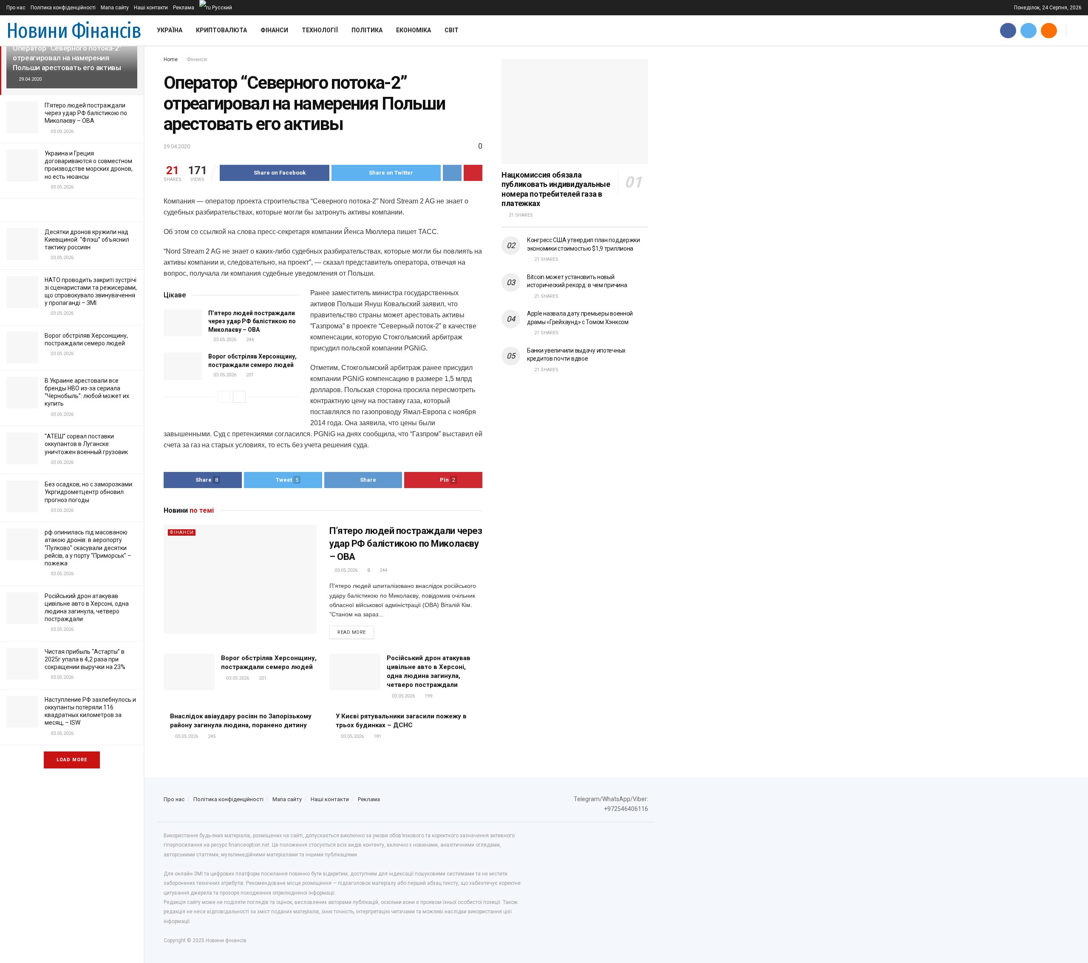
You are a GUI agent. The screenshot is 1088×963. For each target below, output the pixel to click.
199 (427, 696)
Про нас (16, 8)
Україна (169, 30)
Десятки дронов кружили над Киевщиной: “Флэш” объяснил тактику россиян (87, 240)
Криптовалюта (221, 30)
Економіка (413, 30)
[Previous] (224, 397)
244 (249, 339)
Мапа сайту (115, 8)
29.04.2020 (177, 146)
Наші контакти (151, 8)
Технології (320, 30)
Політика (366, 30)
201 (249, 375)
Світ (452, 30)
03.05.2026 (224, 339)
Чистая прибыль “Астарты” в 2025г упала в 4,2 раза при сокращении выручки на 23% (85, 659)
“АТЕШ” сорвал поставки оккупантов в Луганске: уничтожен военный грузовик (86, 444)
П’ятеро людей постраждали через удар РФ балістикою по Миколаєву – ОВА (86, 113)
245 (211, 736)
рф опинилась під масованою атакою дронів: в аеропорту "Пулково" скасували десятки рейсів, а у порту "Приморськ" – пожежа (88, 548)
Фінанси (274, 30)
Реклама (183, 8)
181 (376, 736)
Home (171, 59)
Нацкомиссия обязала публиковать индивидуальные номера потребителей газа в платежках (556, 189)
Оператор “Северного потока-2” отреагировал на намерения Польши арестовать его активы (67, 58)
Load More (72, 759)
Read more (351, 632)
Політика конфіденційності (63, 8)
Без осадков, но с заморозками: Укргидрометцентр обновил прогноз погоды (89, 492)
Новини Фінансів (73, 30)
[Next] (239, 397)
